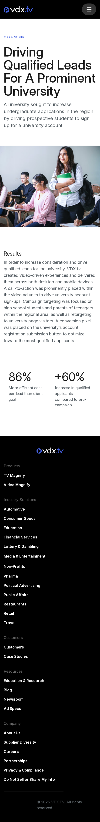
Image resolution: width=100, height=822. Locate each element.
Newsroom (13, 699)
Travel (9, 622)
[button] (89, 9)
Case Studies (16, 656)
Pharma (11, 576)
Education (13, 527)
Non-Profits (14, 566)
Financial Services (20, 537)
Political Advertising (22, 585)
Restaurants (15, 604)
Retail (9, 613)
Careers (11, 751)
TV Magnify (14, 475)
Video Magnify (17, 484)
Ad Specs (12, 708)
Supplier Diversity (20, 742)
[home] (41, 9)
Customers (14, 647)
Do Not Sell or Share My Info (29, 779)
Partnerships (15, 761)
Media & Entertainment (24, 556)
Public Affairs (16, 594)
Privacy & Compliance (24, 770)
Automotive (14, 509)
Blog (8, 690)
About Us (12, 733)
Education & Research (24, 680)
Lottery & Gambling (21, 546)
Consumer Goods (20, 518)
